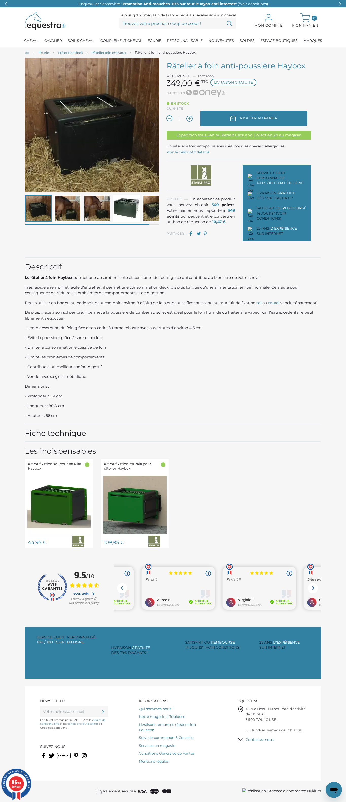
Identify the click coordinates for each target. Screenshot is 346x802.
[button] (339, 3)
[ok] (103, 711)
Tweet (200, 233)
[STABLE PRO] (201, 175)
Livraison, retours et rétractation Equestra (167, 727)
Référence (179, 76)
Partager (192, 233)
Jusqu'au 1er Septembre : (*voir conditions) (173, 4)
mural (274, 302)
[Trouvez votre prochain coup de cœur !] (229, 23)
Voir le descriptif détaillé (188, 152)
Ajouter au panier (258, 118)
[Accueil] (27, 52)
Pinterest (207, 233)
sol (258, 302)
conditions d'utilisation (82, 723)
